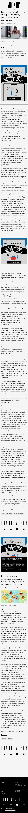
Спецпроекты (18, 788)
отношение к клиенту (18, 513)
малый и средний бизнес (7, 513)
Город (2, 587)
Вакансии (17, 782)
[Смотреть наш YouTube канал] (23, 529)
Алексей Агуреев (10, 23)
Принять (8, 569)
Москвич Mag (9, 808)
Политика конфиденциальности (21, 785)
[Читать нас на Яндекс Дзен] (17, 529)
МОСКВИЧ (14, 5)
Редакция (17, 780)
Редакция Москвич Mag (12, 587)
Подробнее (20, 569)
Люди (2, 23)
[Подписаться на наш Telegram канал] (4, 529)
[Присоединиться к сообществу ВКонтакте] (11, 529)
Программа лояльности (18, 791)
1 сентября (4, 738)
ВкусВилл (10, 738)
